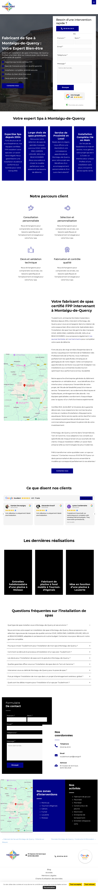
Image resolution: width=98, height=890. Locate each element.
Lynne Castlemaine (79, 506)
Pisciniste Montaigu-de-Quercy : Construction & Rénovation (73, 839)
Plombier (78, 803)
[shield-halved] (67, 104)
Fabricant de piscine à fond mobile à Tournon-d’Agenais (49, 585)
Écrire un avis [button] (86, 498)
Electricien (78, 812)
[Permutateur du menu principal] (94, 2)
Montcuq (45, 803)
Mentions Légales (49, 876)
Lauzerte (45, 815)
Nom (77, 38)
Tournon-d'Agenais (49, 806)
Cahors (44, 809)
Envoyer (65, 87)
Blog (49, 869)
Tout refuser (89, 884)
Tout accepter (75, 884)
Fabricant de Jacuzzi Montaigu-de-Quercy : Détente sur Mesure (23, 839)
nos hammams (74, 339)
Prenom (61, 38)
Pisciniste (78, 800)
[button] (13, 85)
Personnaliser (49, 887)
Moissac (45, 818)
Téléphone (62, 55)
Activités (49, 873)
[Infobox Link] (63, 747)
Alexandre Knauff (48, 506)
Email (60, 47)
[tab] (49, 632)
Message (61, 64)
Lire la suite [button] (70, 522)
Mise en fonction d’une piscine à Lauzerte (80, 587)
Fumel (44, 812)
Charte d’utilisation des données (49, 879)
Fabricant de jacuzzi (82, 797)
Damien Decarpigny (18, 506)
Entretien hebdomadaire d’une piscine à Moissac (18, 585)
